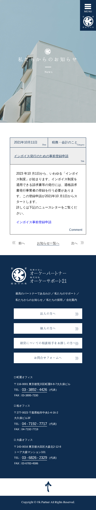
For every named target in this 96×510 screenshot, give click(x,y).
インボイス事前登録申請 (33, 222)
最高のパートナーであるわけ (33, 293)
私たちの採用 (54, 299)
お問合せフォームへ (48, 357)
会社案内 (71, 299)
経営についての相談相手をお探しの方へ (48, 343)
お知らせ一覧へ (48, 243)
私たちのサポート (65, 293)
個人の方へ (48, 328)
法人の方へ (48, 313)
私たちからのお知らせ (29, 299)
